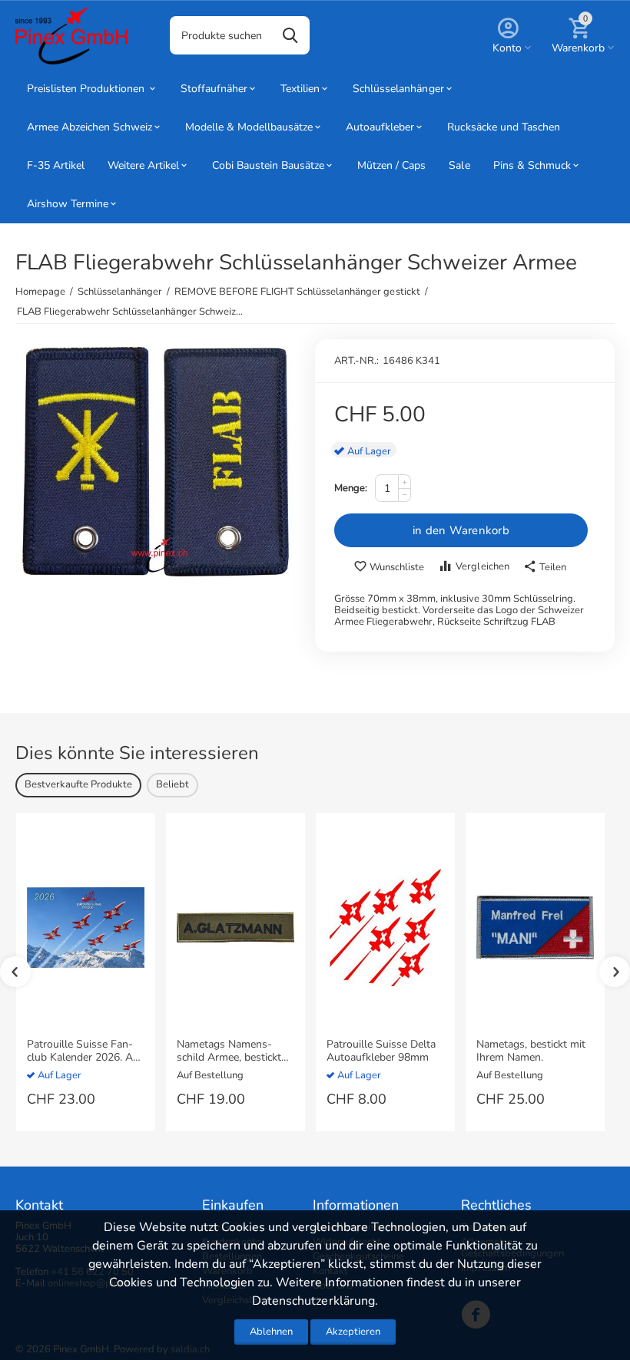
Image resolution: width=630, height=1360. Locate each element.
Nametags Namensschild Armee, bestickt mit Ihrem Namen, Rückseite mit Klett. (235, 1051)
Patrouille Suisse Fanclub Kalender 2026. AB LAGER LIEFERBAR (83, 1051)
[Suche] (290, 35)
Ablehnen (271, 1332)
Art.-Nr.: (356, 361)
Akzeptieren (353, 1332)
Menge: (350, 488)
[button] (544, 567)
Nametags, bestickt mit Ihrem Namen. (530, 1051)
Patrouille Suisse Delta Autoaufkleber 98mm (381, 1051)
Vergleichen (482, 566)
